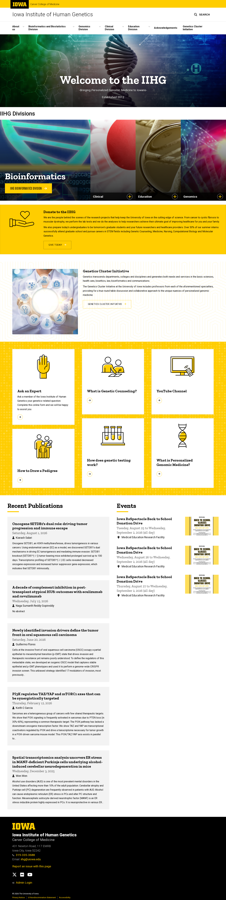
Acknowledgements (165, 27)
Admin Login (24, 882)
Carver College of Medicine (44, 4)
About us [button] (15, 28)
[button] (202, 14)
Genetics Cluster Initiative (192, 28)
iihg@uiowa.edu (31, 859)
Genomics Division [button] (84, 28)
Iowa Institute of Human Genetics (52, 14)
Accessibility (64, 897)
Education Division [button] (133, 28)
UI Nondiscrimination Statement (42, 897)
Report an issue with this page (31, 866)
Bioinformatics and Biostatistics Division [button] (47, 28)
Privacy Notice (18, 897)
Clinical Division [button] (109, 28)
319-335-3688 (25, 855)
